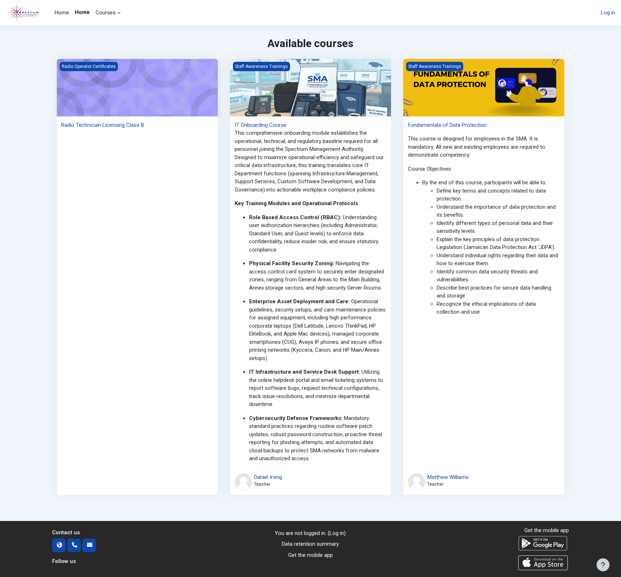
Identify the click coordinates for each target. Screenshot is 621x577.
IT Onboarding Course (260, 125)
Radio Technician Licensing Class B (102, 125)
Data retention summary (310, 544)
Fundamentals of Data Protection (447, 125)
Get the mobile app (310, 555)
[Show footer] (603, 564)
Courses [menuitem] (106, 12)
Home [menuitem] (62, 12)
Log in (608, 12)
